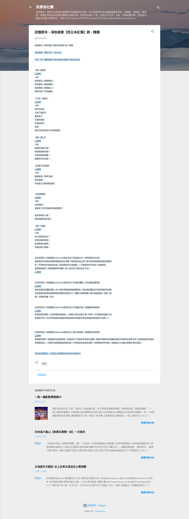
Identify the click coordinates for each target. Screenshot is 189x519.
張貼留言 (42, 375)
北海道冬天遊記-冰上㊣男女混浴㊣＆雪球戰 (60, 466)
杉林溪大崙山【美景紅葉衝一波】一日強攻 (60, 431)
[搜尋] (158, 8)
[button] (152, 32)
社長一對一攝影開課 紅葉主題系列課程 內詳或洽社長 (57, 59)
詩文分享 (58, 52)
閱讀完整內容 (147, 422)
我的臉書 (38, 52)
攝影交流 (48, 52)
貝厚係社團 (45, 7)
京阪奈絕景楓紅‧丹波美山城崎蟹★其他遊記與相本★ (58, 353)
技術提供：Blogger (96, 505)
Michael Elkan (100, 511)
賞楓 (44, 363)
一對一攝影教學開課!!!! (48, 397)
